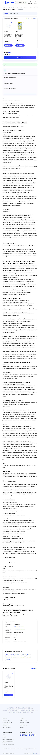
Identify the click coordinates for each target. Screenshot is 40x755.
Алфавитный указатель (24, 725)
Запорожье (8, 657)
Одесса (18, 654)
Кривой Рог (15, 657)
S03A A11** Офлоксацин (19, 626)
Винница (28, 657)
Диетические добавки (6, 720)
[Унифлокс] (8, 25)
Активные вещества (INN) (24, 722)
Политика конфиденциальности (8, 741)
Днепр (23, 654)
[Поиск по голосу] (25, 2)
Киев (7, 654)
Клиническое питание (6, 724)
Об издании (4, 737)
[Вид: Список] (29, 18)
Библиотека (22, 727)
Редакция (4, 736)
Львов (28, 654)
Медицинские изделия (6, 727)
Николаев (22, 657)
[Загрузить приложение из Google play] (24, 735)
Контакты (4, 734)
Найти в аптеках (8, 45)
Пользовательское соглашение (8, 744)
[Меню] (3, 2)
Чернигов (8, 659)
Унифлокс (6, 31)
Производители (22, 724)
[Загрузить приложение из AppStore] (32, 735)
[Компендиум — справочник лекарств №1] (9, 2)
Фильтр (34, 18)
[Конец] (36, 7)
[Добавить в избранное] (12, 22)
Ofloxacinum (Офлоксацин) (19, 629)
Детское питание (5, 725)
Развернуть (21, 93)
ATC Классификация (23, 720)
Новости (3, 742)
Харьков (12, 654)
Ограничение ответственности (7, 739)
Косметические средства (7, 722)
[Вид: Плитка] (26, 18)
